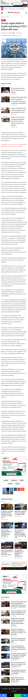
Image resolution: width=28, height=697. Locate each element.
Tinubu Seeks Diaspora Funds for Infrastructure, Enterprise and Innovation (6, 533)
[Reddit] (22, 489)
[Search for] (26, 13)
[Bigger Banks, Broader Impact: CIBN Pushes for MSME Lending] (5, 680)
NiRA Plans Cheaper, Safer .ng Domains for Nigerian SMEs (20, 513)
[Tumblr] (15, 489)
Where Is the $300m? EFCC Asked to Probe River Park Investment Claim (7, 552)
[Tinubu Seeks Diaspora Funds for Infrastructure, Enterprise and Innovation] (7, 525)
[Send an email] (13, 33)
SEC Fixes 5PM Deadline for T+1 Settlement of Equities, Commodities (19, 553)
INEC (22, 480)
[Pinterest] (19, 489)
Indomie (14, 480)
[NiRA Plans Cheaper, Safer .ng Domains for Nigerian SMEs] (21, 506)
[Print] (11, 492)
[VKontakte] (4, 492)
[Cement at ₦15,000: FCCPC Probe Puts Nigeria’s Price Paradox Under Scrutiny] (5, 110)
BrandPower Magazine (8, 33)
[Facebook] (4, 489)
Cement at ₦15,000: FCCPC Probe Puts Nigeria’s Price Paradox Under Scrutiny (18, 110)
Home (3, 17)
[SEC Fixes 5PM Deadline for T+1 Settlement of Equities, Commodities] (21, 545)
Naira (10, 483)
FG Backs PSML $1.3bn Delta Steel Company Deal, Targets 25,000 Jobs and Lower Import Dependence (19, 604)
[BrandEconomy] (14, 13)
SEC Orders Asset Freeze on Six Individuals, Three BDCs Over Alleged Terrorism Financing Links (20, 533)
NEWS (7, 17)
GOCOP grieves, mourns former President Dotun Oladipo (18, 90)
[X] (7, 489)
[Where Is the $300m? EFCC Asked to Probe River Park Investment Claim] (7, 545)
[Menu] (2, 13)
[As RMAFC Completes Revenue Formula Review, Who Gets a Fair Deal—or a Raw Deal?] (7, 506)
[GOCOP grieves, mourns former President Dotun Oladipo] (5, 90)
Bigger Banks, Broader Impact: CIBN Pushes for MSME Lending (17, 679)
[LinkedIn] (11, 489)
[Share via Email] (7, 492)
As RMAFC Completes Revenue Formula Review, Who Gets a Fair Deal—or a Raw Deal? (7, 514)
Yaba (17, 483)
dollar (6, 480)
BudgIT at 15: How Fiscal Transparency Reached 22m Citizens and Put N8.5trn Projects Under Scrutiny (17, 121)
